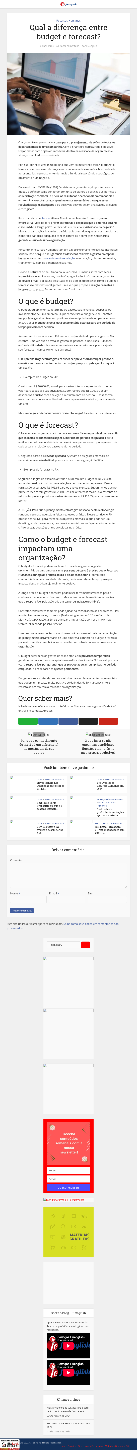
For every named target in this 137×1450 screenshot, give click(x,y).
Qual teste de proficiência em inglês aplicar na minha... (110, 812)
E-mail (54, 893)
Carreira (72, 1445)
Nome (15, 893)
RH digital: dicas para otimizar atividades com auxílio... (110, 829)
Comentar (16, 860)
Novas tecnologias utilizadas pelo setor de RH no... (50, 785)
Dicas (39, 779)
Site (90, 893)
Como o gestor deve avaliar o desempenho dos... (50, 829)
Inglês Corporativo (94, 1445)
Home (63, 1445)
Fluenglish (91, 45)
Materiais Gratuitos (115, 1445)
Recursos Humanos (68, 20)
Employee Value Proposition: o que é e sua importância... (49, 805)
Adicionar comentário (67, 45)
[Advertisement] (68, 1283)
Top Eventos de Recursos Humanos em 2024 (110, 785)
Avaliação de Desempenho (110, 799)
